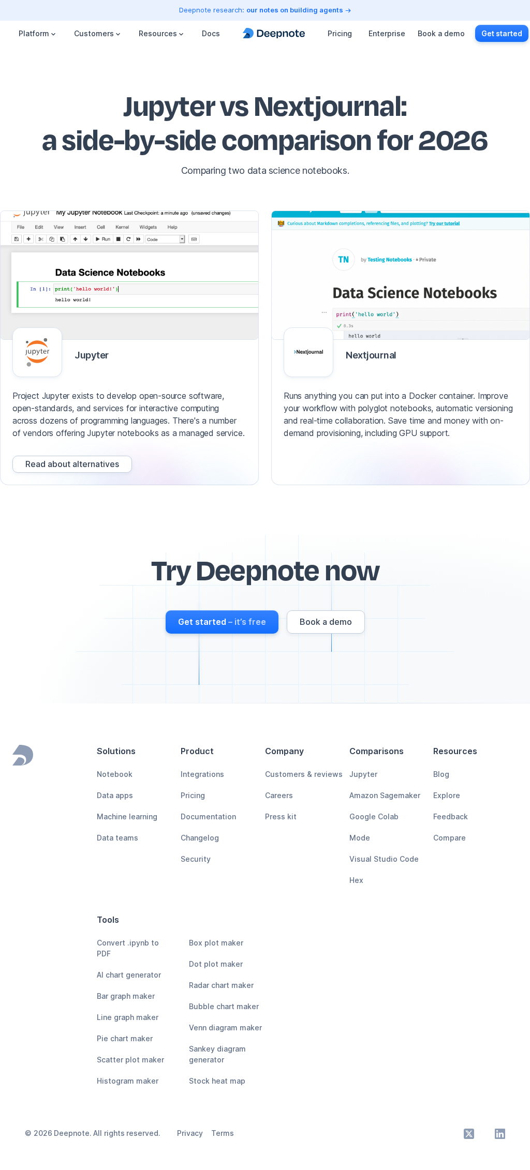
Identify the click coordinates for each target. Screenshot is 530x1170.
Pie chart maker (125, 1038)
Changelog (200, 837)
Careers (279, 795)
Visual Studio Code (384, 858)
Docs (211, 33)
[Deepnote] (273, 33)
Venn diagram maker (225, 1027)
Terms (222, 1133)
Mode (359, 837)
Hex (356, 880)
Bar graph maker (126, 996)
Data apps (115, 795)
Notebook (114, 774)
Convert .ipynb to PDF (128, 948)
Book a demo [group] (441, 33)
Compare (449, 837)
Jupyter (363, 774)
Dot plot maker (216, 963)
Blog (441, 774)
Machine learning (127, 816)
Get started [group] (501, 33)
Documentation (208, 816)
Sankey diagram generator (217, 1054)
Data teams (117, 837)
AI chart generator (129, 974)
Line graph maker (127, 1017)
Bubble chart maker (224, 1006)
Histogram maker (127, 1080)
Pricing (340, 33)
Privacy (190, 1133)
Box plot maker (216, 942)
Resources (158, 33)
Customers (94, 33)
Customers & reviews (304, 774)
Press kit (281, 816)
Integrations (202, 774)
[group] (72, 464)
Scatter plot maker (130, 1059)
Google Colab (374, 816)
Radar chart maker (221, 985)
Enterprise (387, 33)
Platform (34, 33)
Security (196, 858)
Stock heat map (217, 1080)
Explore (446, 795)
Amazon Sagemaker (384, 795)
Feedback (450, 816)
